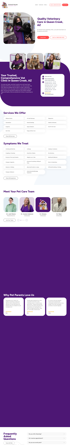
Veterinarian (27, 215)
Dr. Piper (59, 214)
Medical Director (11, 215)
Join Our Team (9, 220)
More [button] (45, 4)
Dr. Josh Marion (11, 214)
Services (41, 4)
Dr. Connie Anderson (27, 214)
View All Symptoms (11, 178)
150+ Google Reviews (49, 94)
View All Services (10, 136)
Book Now (43, 37)
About (36, 4)
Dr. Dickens (43, 214)
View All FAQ (9, 443)
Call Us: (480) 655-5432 (55, 4)
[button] (18, 220)
